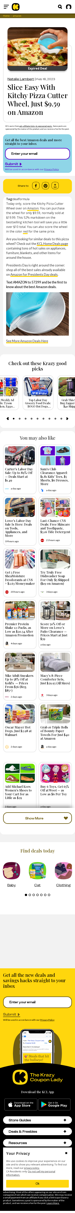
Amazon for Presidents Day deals (34, 274)
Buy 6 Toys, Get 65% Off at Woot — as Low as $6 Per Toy (54, 790)
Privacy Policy (51, 169)
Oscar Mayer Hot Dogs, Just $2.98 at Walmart (18, 731)
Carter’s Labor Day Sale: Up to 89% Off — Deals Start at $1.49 (19, 474)
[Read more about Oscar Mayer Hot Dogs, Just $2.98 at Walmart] (20, 713)
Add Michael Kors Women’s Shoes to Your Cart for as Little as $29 (18, 792)
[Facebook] (36, 186)
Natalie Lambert (21, 79)
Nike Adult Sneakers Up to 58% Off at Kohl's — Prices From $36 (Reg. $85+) (19, 682)
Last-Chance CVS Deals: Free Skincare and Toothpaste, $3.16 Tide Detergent (55, 526)
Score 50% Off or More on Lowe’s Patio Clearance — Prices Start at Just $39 (53, 631)
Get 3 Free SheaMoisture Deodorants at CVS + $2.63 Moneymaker (20, 577)
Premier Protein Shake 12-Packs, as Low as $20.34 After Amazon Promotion (19, 629)
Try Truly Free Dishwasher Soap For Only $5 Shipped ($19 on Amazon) (54, 577)
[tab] (13, 418)
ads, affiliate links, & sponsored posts (35, 126)
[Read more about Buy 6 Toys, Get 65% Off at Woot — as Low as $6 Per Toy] (55, 773)
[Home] (16, 6)
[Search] (60, 6)
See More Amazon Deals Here (27, 341)
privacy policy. (32, 1168)
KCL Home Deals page (52, 243)
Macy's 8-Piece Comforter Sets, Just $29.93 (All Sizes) (55, 679)
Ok (37, 1183)
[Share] (55, 185)
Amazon (33, 208)
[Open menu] (6, 7)
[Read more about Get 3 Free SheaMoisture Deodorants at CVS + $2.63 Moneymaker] (20, 559)
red (25, 231)
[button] (64, 1120)
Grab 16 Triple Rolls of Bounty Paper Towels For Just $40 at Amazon (54, 732)
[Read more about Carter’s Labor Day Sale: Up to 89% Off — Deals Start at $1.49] (20, 455)
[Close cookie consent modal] (66, 1153)
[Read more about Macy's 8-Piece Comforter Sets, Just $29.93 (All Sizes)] (55, 662)
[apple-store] (20, 1105)
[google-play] (54, 1105)
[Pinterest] (45, 186)
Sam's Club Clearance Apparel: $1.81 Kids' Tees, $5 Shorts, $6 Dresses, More (54, 476)
